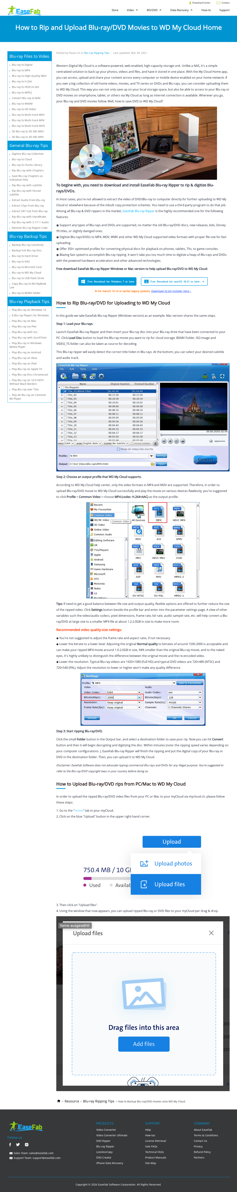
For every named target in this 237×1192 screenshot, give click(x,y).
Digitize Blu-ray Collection (28, 153)
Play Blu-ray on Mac (24, 321)
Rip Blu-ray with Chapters (28, 170)
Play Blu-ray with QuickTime (29, 337)
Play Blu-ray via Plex (24, 326)
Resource (72, 1101)
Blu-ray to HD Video (24, 109)
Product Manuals (155, 1157)
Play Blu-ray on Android (26, 352)
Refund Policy (202, 1152)
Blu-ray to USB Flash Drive (28, 278)
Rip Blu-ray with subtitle (27, 185)
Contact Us (200, 1141)
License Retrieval (155, 1141)
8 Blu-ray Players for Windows (30, 315)
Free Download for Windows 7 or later (111, 281)
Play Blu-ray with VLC (25, 332)
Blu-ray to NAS (21, 261)
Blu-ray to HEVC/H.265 (25, 87)
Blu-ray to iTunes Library (27, 165)
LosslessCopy (104, 1152)
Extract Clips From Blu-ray (28, 205)
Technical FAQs (154, 1152)
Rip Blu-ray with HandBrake (29, 216)
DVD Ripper (103, 1141)
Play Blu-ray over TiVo (25, 389)
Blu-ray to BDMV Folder (26, 293)
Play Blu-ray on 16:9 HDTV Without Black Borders (26, 382)
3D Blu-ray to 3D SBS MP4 (28, 137)
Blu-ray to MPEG (22, 92)
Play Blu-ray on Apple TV (27, 369)
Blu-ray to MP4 (21, 70)
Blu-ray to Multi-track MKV (28, 114)
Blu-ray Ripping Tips (98, 1101)
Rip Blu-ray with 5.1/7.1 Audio (30, 222)
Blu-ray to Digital (22, 64)
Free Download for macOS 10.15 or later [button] (175, 281)
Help (148, 1129)
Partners (199, 1157)
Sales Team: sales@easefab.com (33, 1153)
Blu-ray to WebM (22, 103)
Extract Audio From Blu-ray (28, 200)
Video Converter (106, 1129)
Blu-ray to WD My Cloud (26, 272)
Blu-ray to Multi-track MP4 (28, 120)
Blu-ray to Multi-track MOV (28, 126)
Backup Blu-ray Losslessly (28, 245)
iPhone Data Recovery (109, 1163)
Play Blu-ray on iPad (24, 363)
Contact (225, 2)
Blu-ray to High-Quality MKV (29, 76)
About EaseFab (203, 1129)
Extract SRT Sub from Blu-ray (30, 211)
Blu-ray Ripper (105, 1146)
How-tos (150, 1135)
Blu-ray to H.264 (22, 81)
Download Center (201, 2)
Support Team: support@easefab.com (37, 1158)
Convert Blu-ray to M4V (26, 98)
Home (78, 810)
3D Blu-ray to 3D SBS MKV (28, 131)
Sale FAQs (151, 1146)
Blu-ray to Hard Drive (25, 256)
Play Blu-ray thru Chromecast (30, 374)
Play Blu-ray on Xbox (24, 358)
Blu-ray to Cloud (22, 159)
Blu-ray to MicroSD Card (27, 267)
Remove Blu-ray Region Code (30, 228)
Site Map (150, 1163)
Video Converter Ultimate (111, 1135)
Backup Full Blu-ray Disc (27, 250)
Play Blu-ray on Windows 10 (29, 310)
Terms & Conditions (206, 1135)
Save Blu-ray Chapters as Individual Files (26, 177)
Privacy (198, 1146)
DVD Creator (103, 1157)
